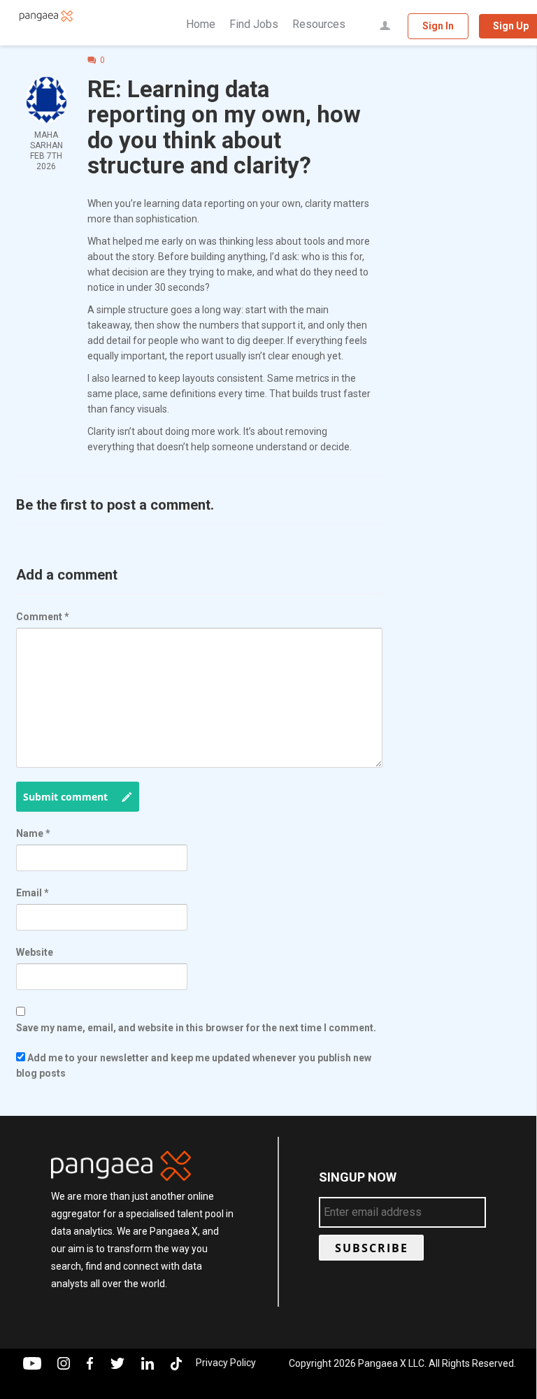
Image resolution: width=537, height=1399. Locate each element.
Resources (318, 24)
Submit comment (65, 796)
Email (32, 892)
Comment (42, 616)
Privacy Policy (226, 1362)
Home (200, 24)
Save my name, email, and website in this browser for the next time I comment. (196, 1027)
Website (34, 952)
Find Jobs (253, 24)
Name (33, 833)
